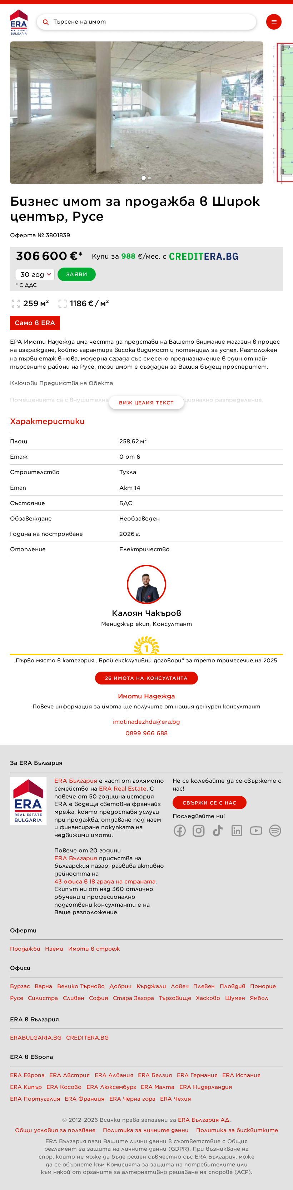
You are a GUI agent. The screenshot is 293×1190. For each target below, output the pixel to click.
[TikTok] (218, 830)
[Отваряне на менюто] (274, 22)
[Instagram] (199, 830)
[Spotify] (275, 830)
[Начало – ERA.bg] (19, 22)
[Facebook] (180, 830)
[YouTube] (256, 830)
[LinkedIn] (237, 830)
